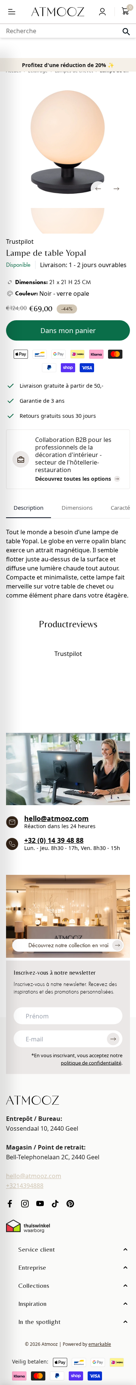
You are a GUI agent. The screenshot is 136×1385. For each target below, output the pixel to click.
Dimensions (77, 507)
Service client (36, 1249)
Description (28, 507)
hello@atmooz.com (56, 818)
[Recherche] (126, 31)
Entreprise (32, 1267)
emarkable (99, 1344)
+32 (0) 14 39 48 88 (53, 840)
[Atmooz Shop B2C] (57, 11)
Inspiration (32, 1303)
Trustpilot (20, 241)
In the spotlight (39, 1321)
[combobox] (68, 30)
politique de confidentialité (91, 1062)
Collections (33, 1285)
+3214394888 (24, 1186)
